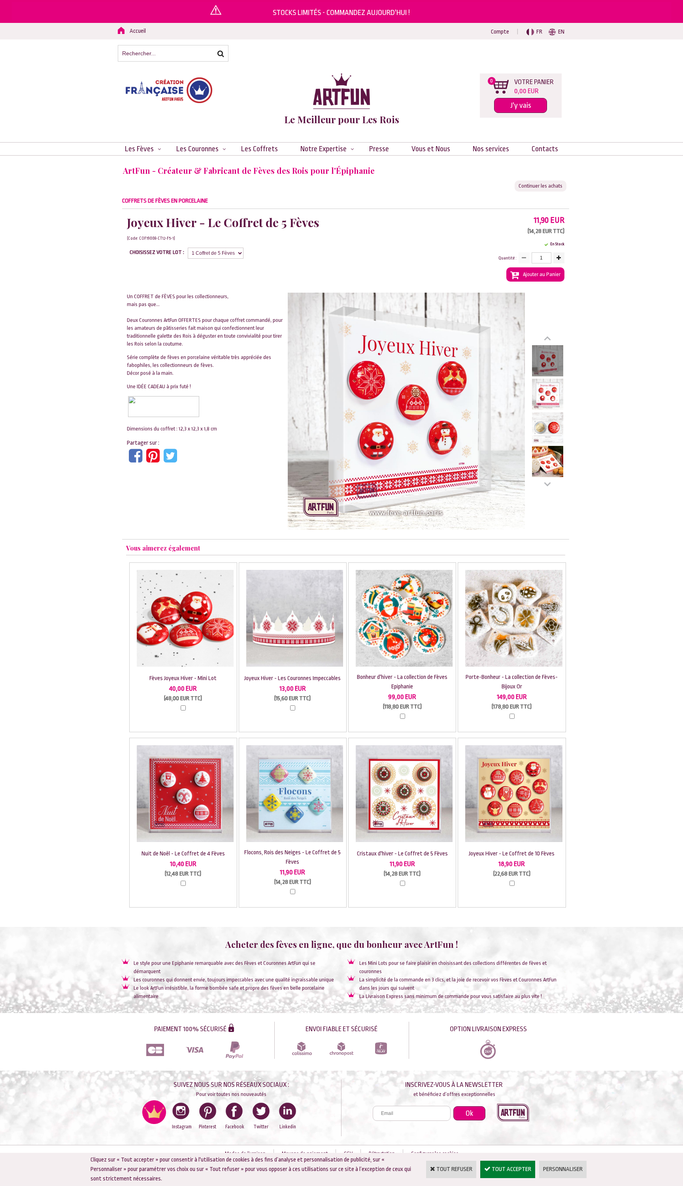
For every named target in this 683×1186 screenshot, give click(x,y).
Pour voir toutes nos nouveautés (231, 1094)
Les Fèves (139, 149)
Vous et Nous (430, 149)
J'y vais (520, 105)
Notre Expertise (323, 149)
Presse (379, 149)
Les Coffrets (259, 149)
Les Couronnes (197, 149)
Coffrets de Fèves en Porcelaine (165, 200)
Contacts (545, 149)
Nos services (491, 149)
